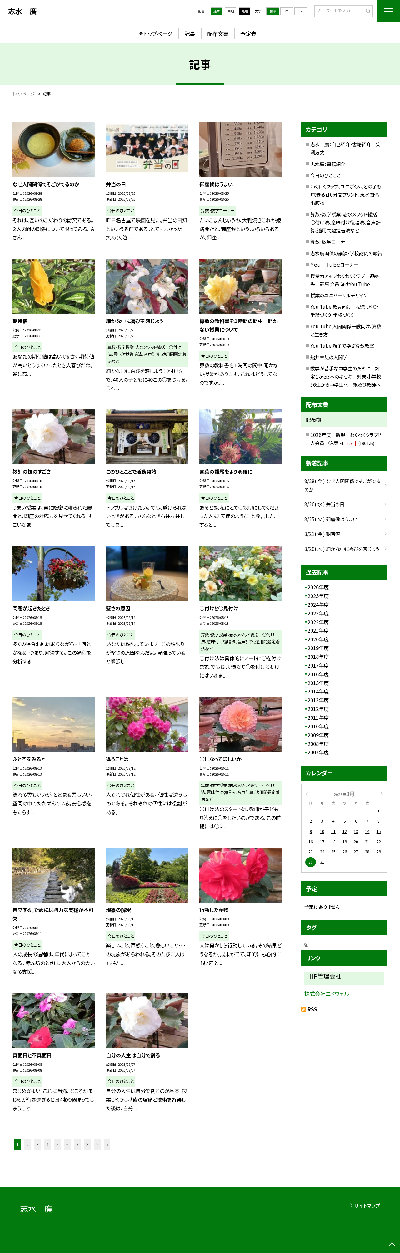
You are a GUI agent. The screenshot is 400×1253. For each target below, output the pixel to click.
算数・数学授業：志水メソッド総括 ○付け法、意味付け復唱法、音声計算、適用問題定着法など (346, 222)
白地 (231, 11)
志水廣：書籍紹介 (327, 163)
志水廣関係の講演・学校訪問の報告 (346, 253)
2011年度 (318, 717)
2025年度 (318, 596)
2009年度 (318, 735)
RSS (312, 1009)
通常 (216, 11)
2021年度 (318, 630)
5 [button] (57, 1144)
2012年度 (318, 708)
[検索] (367, 11)
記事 (189, 33)
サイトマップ (367, 1205)
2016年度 (318, 674)
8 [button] (87, 1144)
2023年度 (318, 613)
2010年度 (318, 726)
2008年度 (318, 743)
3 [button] (37, 1144)
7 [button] (77, 1144)
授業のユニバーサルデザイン (339, 295)
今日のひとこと (325, 175)
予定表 (248, 33)
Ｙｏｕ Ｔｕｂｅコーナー (334, 264)
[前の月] (307, 793)
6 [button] (67, 1144)
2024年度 (318, 604)
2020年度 (318, 639)
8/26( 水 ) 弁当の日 (324, 504)
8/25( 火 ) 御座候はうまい (330, 519)
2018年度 (318, 656)
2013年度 (318, 700)
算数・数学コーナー (329, 241)
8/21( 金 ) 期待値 (322, 533)
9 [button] (97, 1144)
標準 (273, 11)
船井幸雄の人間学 (329, 357)
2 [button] (27, 1144)
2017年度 (318, 665)
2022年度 (318, 622)
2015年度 (318, 683)
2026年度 (318, 587)
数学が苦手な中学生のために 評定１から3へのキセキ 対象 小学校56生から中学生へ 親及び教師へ (345, 376)
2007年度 (318, 752)
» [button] (107, 1144)
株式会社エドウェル (326, 993)
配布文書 (217, 33)
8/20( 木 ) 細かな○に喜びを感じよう (341, 548)
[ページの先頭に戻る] (392, 1245)
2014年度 (318, 691)
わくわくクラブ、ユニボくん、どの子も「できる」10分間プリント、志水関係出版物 (345, 194)
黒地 (245, 11)
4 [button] (47, 1144)
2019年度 (318, 648)
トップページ (158, 33)
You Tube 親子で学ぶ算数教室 (342, 345)
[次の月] (382, 793)
